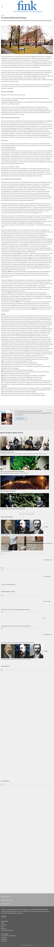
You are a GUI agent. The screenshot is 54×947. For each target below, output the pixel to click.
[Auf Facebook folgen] (2, 916)
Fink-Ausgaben (4, 933)
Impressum (3, 941)
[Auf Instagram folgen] (5, 916)
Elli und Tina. (46, 559)
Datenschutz (4, 939)
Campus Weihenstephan (7, 930)
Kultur (2, 15)
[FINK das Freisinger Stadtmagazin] (28, 6)
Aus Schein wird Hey (23, 452)
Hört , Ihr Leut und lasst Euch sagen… (14, 472)
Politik (2, 926)
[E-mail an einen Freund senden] (28, 514)
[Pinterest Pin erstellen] (31, 514)
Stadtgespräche (7, 551)
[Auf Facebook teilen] (23, 514)
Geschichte (28, 534)
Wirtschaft (27, 609)
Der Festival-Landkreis (8, 491)
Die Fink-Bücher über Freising (8, 935)
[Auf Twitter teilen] (26, 514)
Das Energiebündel (48, 543)
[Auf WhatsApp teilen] (20, 514)
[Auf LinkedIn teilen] (33, 514)
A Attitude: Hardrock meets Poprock (12, 509)
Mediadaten (4, 937)
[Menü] (2, 6)
